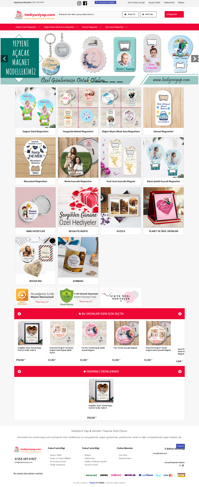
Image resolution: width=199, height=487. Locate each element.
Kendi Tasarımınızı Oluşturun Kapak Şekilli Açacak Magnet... (94, 349)
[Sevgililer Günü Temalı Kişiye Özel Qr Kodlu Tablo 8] (126, 344)
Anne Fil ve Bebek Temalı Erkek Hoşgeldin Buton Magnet (28, 351)
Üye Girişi (123, 455)
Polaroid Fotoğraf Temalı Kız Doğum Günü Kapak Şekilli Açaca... (158, 350)
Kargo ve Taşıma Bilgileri (60, 458)
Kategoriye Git (35, 111)
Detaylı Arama (125, 458)
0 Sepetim (172, 14)
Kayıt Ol (131, 14)
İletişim (181, 2)
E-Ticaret (100, 483)
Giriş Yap (149, 14)
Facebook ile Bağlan (106, 2)
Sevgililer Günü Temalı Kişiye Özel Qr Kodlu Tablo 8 (125, 349)
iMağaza (92, 483)
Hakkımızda (169, 2)
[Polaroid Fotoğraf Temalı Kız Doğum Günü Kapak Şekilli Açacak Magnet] (158, 344)
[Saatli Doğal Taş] (62, 344)
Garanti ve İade (91, 465)
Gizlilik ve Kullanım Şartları (95, 461)
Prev (19, 314)
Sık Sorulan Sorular (136, 2)
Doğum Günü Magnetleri (26, 27)
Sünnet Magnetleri (89, 27)
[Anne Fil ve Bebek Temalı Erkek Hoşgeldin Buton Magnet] (30, 345)
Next (179, 314)
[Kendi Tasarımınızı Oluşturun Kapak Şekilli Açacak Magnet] (94, 344)
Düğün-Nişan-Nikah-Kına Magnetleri (59, 27)
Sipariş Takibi (154, 2)
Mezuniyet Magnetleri (114, 27)
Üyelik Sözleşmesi (57, 465)
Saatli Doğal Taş (56, 348)
